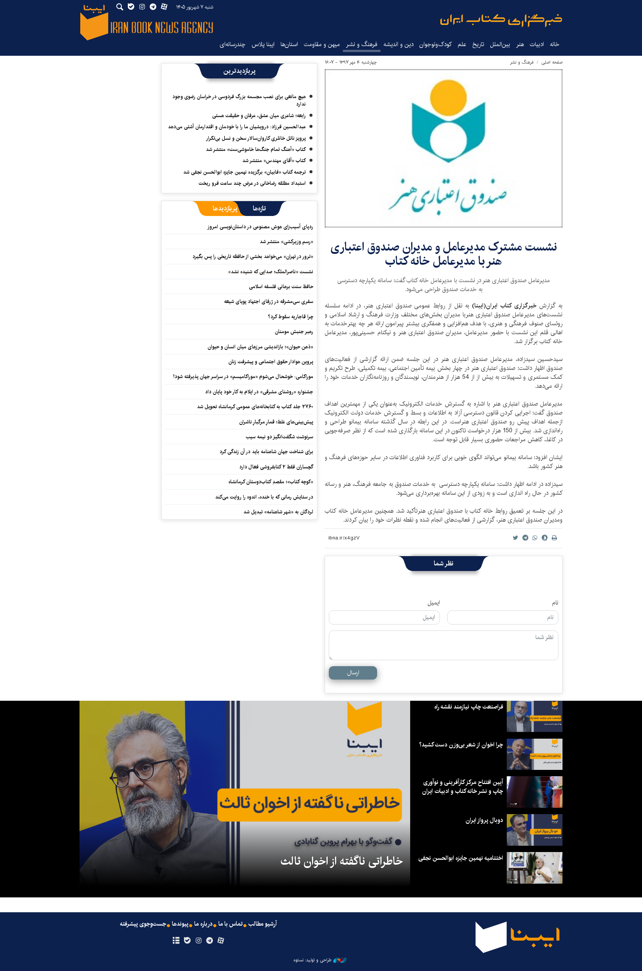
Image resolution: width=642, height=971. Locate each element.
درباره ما (203, 924)
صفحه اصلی (551, 62)
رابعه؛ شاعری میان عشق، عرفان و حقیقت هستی (259, 116)
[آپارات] (221, 940)
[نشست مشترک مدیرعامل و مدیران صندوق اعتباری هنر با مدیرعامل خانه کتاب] (443, 148)
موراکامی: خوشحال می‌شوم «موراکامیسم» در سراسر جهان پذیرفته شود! (243, 376)
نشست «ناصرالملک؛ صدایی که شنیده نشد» (270, 272)
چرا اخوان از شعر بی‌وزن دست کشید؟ (461, 745)
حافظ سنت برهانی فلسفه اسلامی (281, 287)
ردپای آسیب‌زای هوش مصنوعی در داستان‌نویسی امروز (260, 227)
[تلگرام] (209, 940)
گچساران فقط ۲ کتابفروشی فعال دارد (276, 467)
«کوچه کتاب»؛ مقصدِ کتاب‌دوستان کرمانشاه (270, 482)
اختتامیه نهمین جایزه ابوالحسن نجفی (460, 858)
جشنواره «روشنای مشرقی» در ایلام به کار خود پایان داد (259, 392)
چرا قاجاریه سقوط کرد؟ (290, 317)
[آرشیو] (176, 940)
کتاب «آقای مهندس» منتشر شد (274, 161)
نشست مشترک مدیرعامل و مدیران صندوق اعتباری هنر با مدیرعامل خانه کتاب (443, 254)
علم (462, 44)
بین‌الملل (500, 44)
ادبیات (537, 44)
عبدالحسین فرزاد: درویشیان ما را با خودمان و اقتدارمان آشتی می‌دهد (237, 127)
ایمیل (434, 603)
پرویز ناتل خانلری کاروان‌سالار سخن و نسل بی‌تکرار (256, 138)
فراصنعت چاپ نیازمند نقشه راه (468, 707)
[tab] (259, 208)
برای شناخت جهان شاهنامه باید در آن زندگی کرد (266, 452)
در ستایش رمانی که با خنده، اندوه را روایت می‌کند (264, 497)
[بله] (187, 940)
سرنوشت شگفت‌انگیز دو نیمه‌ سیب (279, 437)
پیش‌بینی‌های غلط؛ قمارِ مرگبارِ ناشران (276, 422)
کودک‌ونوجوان (435, 44)
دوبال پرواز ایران (484, 820)
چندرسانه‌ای (233, 44)
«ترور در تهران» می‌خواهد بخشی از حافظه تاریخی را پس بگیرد (252, 256)
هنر (520, 44)
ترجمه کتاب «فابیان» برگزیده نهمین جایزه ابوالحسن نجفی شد (244, 172)
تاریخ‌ (478, 44)
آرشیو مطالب (263, 924)
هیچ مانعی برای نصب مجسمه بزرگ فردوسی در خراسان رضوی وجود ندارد (239, 100)
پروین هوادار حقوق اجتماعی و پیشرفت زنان (270, 362)
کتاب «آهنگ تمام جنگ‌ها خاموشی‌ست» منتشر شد (256, 149)
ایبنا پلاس (263, 44)
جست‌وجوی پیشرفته (143, 924)
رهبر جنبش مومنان (294, 332)
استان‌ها (289, 44)
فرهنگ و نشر (361, 44)
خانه (555, 44)
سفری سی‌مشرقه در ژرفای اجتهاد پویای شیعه (268, 301)
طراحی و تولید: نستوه (312, 960)
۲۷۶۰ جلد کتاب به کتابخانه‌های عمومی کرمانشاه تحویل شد (255, 407)
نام (555, 603)
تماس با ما (230, 924)
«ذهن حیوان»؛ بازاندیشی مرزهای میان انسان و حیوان (260, 347)
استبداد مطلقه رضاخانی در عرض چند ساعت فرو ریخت (252, 183)
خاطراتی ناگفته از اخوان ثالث (342, 861)
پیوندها (180, 924)
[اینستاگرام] (198, 940)
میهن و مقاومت (322, 44)
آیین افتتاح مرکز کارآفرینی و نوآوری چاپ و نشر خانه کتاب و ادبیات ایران (462, 786)
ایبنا (501, 21)
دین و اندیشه (398, 44)
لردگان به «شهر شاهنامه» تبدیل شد (278, 512)
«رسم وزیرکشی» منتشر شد (286, 242)
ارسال (353, 673)
